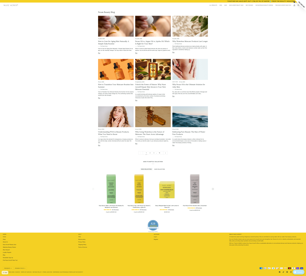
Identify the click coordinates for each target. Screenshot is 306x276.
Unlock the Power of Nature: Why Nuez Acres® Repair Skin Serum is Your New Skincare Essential (150, 87)
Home (4, 236)
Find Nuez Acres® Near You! (10, 260)
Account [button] (156, 234)
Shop (4, 239)
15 (159, 153)
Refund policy (82, 239)
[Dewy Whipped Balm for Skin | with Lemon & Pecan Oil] (167, 189)
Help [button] (79, 234)
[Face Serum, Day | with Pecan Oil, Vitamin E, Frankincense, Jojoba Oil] (139, 189)
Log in (155, 236)
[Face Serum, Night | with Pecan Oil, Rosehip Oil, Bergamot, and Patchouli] (111, 189)
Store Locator (47, 272)
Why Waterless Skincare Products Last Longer (190, 41)
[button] (300, 5)
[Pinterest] (287, 272)
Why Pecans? (6, 250)
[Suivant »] (165, 153)
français (7, 268)
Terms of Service (82, 247)
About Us (5, 242)
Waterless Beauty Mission (9, 247)
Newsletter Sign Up (8, 257)
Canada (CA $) (19, 268)
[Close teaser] (294, 2)
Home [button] (4, 234)
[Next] (212, 189)
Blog (4, 255)
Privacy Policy (81, 242)
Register (156, 239)
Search (17, 272)
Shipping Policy (82, 244)
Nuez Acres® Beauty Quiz (9, 244)
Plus (99, 53)
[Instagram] (291, 272)
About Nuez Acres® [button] (235, 234)
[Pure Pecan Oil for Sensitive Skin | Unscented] (195, 189)
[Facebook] (279, 272)
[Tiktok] (283, 272)
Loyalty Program (7, 252)
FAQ (79, 236)
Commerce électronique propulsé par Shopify (68, 272)
